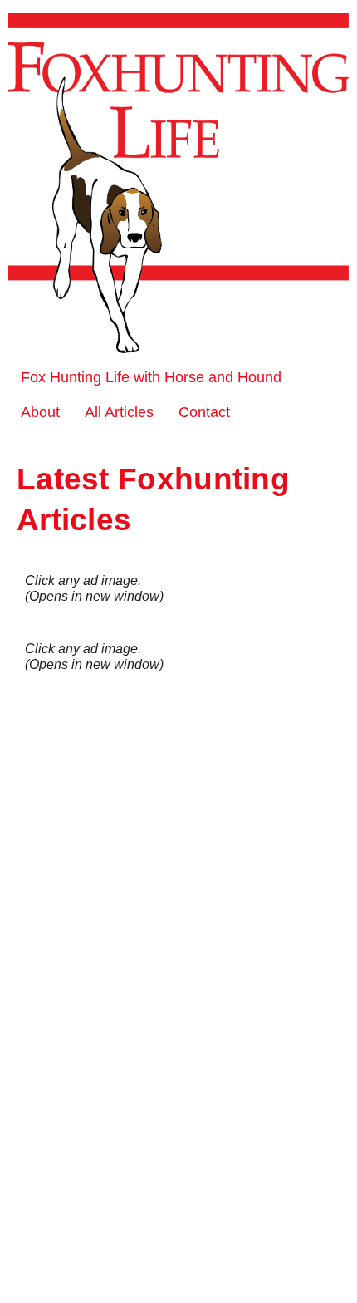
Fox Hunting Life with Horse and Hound (151, 377)
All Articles (119, 412)
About (40, 412)
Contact (204, 412)
